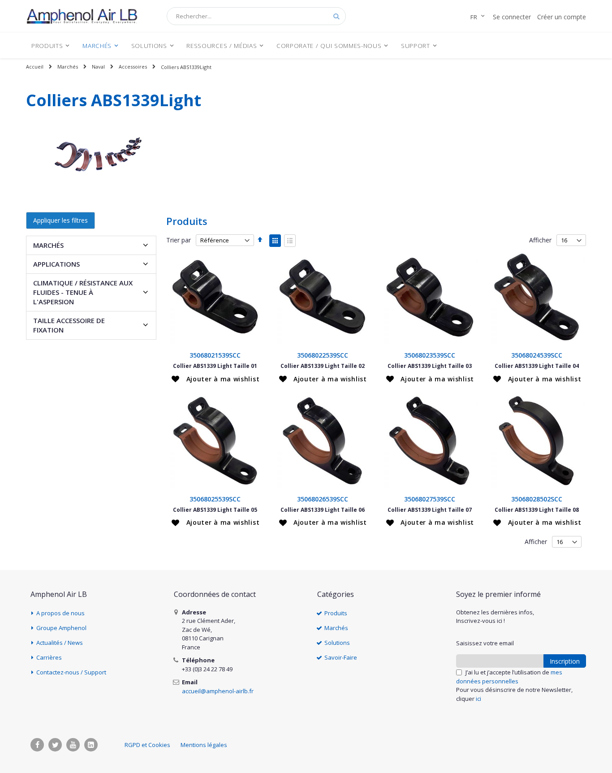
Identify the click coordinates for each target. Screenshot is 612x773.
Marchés (67, 66)
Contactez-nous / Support (71, 672)
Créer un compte (561, 17)
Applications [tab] (56, 263)
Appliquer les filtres (60, 220)
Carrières (49, 657)
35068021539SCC (215, 355)
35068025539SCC (215, 499)
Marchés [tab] (48, 245)
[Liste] (290, 240)
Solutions (337, 643)
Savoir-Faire (340, 657)
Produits (335, 613)
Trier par (178, 240)
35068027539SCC (429, 499)
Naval (98, 66)
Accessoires (133, 66)
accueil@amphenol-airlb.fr (218, 691)
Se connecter (512, 17)
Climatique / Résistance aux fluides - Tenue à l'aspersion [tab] (83, 292)
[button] (215, 379)
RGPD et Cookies (147, 745)
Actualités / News (59, 643)
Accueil (34, 66)
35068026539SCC (322, 499)
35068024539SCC (536, 355)
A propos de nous (60, 613)
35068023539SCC (429, 355)
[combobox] (256, 16)
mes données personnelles (509, 676)
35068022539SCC (322, 355)
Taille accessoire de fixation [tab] (69, 325)
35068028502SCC (536, 499)
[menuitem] (50, 45)
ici (478, 699)
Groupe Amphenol (61, 628)
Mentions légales (204, 745)
